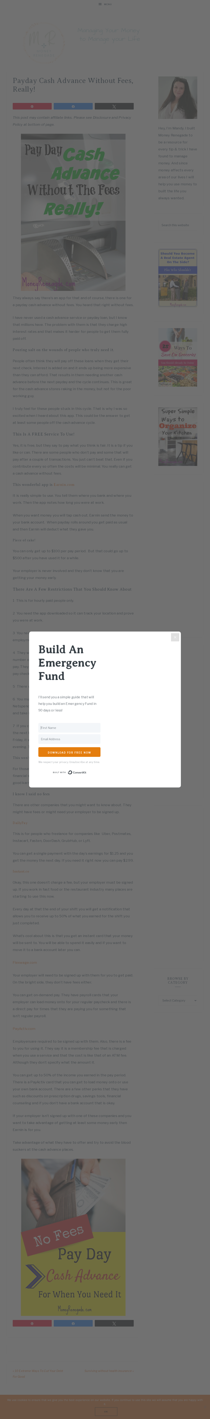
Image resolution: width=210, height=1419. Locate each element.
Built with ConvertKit (86, 772)
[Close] (175, 637)
